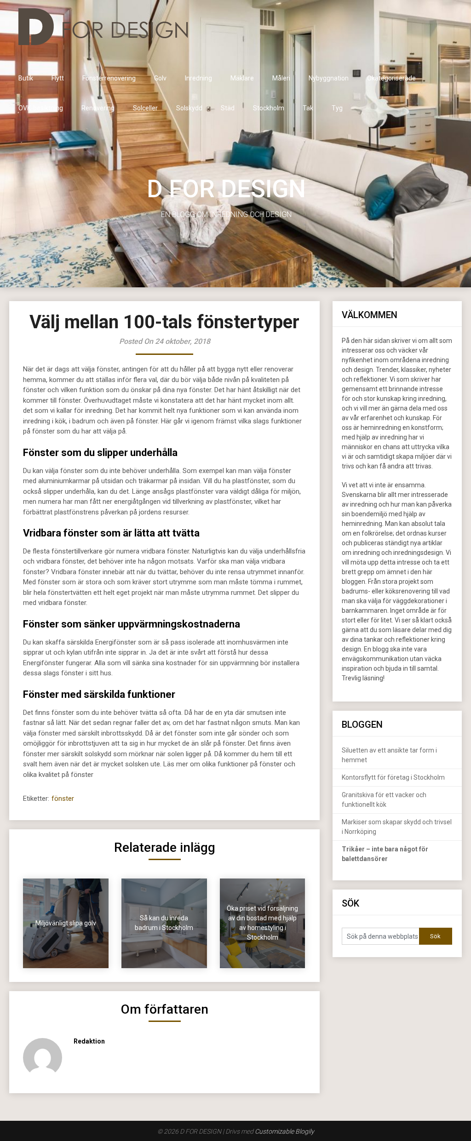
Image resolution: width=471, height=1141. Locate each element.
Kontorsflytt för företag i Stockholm (393, 777)
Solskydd (189, 108)
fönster (63, 798)
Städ (228, 108)
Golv (160, 78)
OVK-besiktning (40, 108)
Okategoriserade (391, 78)
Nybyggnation (329, 78)
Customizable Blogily (284, 1131)
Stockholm (268, 108)
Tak (308, 108)
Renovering (98, 108)
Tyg (337, 108)
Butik (25, 78)
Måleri (281, 78)
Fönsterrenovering (109, 78)
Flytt (58, 78)
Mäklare (242, 78)
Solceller (145, 108)
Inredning (198, 78)
